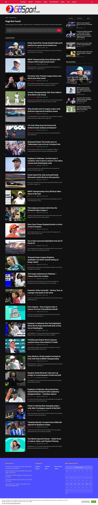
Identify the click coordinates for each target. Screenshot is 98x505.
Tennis (63, 2)
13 (78, 480)
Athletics (38, 2)
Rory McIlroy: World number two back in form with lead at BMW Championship (44, 357)
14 (82, 480)
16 (90, 480)
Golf (68, 2)
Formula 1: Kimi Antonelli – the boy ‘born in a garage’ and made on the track (45, 291)
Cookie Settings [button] (85, 501)
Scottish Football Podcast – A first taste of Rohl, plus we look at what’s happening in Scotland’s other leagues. (84, 34)
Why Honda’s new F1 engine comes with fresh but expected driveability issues (44, 110)
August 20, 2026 (41, 344)
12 (74, 480)
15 (86, 480)
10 (67, 480)
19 (74, 484)
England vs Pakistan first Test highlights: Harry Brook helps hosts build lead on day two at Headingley (44, 325)
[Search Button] (59, 30)
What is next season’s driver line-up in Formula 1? (84, 24)
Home (6, 17)
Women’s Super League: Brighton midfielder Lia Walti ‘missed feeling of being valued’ (43, 259)
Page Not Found (12, 17)
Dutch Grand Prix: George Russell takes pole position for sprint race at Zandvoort (45, 44)
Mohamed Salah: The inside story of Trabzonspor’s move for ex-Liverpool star (44, 143)
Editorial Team (32, 47)
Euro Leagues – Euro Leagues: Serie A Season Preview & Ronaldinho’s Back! (43, 308)
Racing (74, 2)
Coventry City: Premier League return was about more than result (44, 77)
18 (71, 484)
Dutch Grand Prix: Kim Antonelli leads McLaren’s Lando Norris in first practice (43, 176)
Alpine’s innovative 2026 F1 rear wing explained (84, 43)
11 (71, 480)
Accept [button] (93, 501)
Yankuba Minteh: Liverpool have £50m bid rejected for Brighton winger (45, 423)
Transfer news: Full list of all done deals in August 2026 (84, 53)
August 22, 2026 (41, 47)
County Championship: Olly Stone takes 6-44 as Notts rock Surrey (45, 93)
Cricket (30, 2)
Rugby (45, 2)
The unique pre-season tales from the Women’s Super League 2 (42, 209)
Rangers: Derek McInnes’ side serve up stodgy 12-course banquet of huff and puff (44, 374)
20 (78, 484)
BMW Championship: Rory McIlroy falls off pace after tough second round (44, 60)
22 (86, 484)
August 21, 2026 (41, 80)
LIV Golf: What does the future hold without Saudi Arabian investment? (42, 126)
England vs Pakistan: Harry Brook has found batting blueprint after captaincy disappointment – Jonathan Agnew (43, 391)
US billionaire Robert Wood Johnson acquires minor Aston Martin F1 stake (43, 341)
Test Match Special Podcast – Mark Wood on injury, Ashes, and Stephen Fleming (44, 440)
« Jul (66, 493)
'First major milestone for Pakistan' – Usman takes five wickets (42, 275)
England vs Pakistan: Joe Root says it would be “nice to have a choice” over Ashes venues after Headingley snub (45, 160)
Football (23, 2)
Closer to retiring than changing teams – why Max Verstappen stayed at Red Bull (44, 407)
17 (67, 484)
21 (82, 484)
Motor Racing (54, 2)
